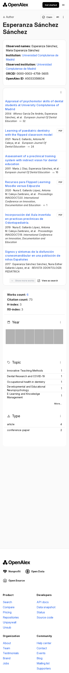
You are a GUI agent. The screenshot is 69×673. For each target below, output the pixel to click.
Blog (39, 658)
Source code (45, 617)
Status (41, 612)
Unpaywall (9, 622)
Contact (42, 648)
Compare (9, 607)
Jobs (6, 663)
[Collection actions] (63, 17)
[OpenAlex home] (15, 5)
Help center (44, 643)
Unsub (7, 627)
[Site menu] (63, 5)
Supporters (44, 668)
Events (41, 653)
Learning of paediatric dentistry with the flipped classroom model (28, 132)
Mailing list (43, 663)
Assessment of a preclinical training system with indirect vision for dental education (31, 160)
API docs (43, 602)
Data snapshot (46, 607)
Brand (6, 658)
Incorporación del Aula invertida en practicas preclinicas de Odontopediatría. (28, 218)
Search (7, 602)
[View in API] (58, 17)
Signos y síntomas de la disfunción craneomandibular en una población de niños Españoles (32, 255)
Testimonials (11, 653)
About (7, 643)
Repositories (11, 617)
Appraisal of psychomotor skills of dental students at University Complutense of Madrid (34, 105)
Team (6, 648)
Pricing (7, 612)
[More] (61, 92)
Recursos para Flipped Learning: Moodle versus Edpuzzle (28, 184)
